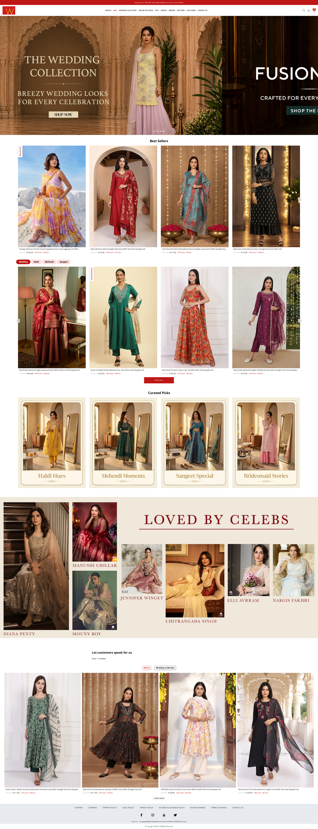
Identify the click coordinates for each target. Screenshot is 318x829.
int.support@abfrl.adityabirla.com (150, 821)
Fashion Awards (197, 807)
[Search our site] (303, 10)
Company (92, 807)
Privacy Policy (146, 807)
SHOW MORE (159, 798)
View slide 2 (157, 131)
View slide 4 (163, 131)
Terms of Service (219, 807)
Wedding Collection (165, 668)
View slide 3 (160, 131)
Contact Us (237, 807)
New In (147, 668)
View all (158, 380)
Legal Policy (128, 807)
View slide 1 (154, 131)
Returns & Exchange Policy (171, 807)
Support (79, 807)
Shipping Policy (110, 807)
